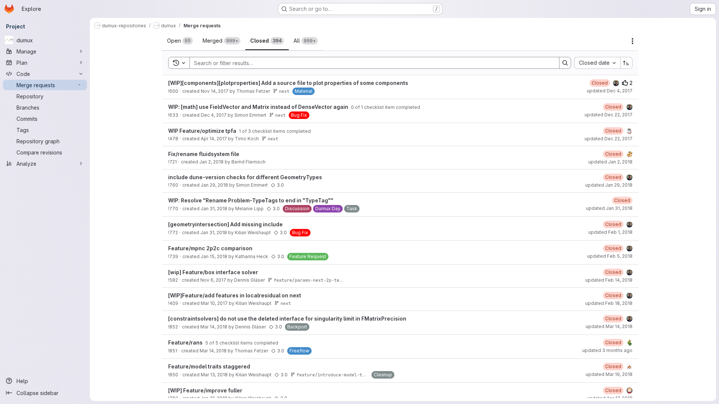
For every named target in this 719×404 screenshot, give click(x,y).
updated (609, 91)
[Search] (565, 63)
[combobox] (597, 63)
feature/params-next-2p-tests (310, 280)
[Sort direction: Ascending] (626, 63)
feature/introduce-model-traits (336, 374)
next (284, 91)
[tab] (180, 40)
